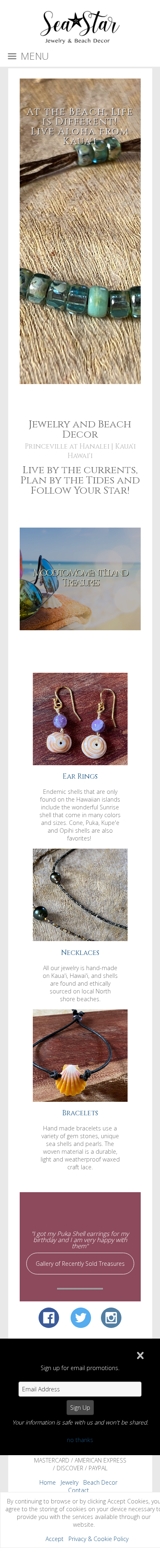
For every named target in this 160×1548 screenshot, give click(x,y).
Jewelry (69, 1482)
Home (47, 1482)
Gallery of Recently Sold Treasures (80, 1263)
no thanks (80, 1440)
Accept (55, 1539)
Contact (78, 1490)
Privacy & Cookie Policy (98, 1539)
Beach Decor (100, 1482)
